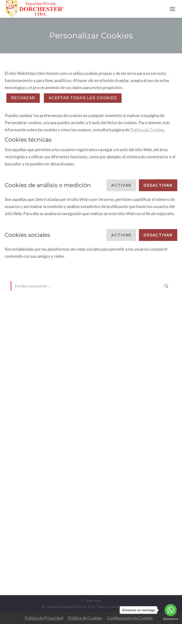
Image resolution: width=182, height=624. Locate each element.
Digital (16, 497)
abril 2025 (19, 449)
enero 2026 (20, 410)
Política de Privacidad (44, 617)
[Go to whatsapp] (171, 610)
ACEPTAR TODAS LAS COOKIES (83, 98)
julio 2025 (19, 426)
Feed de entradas (24, 554)
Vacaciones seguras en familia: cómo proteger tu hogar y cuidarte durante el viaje (74, 351)
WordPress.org (23, 569)
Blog (14, 490)
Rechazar (23, 98)
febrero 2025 (21, 457)
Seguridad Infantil (25, 505)
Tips (14, 513)
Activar (121, 185)
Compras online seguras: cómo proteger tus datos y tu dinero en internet (67, 343)
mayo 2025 (19, 441)
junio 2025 (19, 433)
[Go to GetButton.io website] (170, 619)
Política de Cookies (147, 129)
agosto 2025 (21, 418)
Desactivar (158, 185)
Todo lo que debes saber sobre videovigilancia (47, 320)
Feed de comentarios (27, 561)
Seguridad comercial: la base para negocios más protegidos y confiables (67, 328)
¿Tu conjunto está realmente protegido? (42, 336)
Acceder (17, 546)
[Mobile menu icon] (172, 9)
